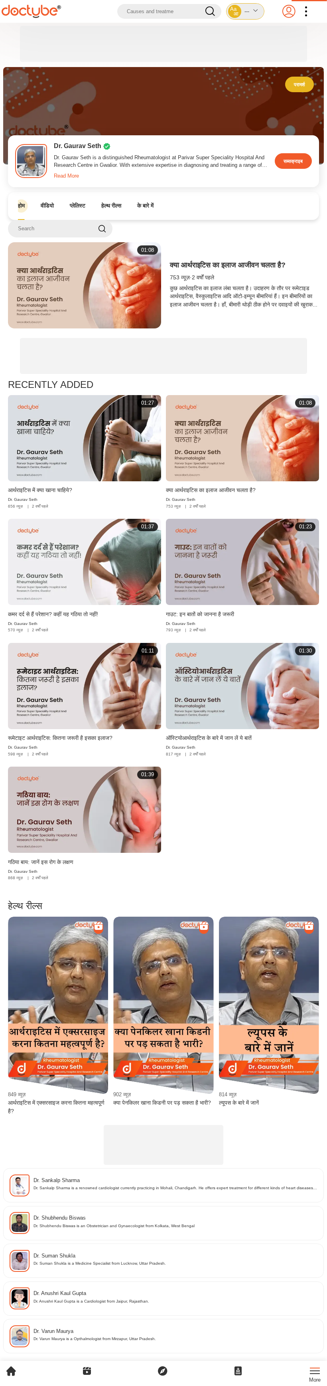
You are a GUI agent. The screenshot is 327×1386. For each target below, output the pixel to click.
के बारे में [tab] (145, 205)
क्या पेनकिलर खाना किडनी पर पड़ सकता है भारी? (162, 1102)
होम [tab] (21, 205)
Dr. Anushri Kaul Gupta (59, 1293)
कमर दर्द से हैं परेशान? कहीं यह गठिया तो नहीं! (53, 614)
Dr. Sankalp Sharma (56, 1180)
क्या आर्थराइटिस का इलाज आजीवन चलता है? (228, 265)
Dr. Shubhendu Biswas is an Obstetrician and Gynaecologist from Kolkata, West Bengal (114, 1226)
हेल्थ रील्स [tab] (111, 205)
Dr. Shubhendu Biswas (59, 1218)
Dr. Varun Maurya (53, 1331)
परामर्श (299, 84)
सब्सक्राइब (293, 161)
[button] (245, 11)
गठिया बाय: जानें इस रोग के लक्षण (40, 862)
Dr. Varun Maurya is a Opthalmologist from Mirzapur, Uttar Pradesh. (94, 1339)
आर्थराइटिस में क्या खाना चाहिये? (40, 490)
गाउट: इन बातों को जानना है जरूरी (200, 614)
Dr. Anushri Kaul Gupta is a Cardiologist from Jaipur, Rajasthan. (91, 1301)
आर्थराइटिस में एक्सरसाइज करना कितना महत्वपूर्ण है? (56, 1106)
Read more (66, 176)
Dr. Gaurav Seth (22, 499)
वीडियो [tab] (47, 205)
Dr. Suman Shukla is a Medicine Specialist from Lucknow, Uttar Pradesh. (99, 1263)
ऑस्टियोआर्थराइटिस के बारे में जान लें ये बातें (209, 738)
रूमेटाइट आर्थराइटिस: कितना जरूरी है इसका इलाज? (60, 738)
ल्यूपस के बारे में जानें (239, 1102)
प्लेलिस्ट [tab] (77, 205)
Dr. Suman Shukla (54, 1256)
